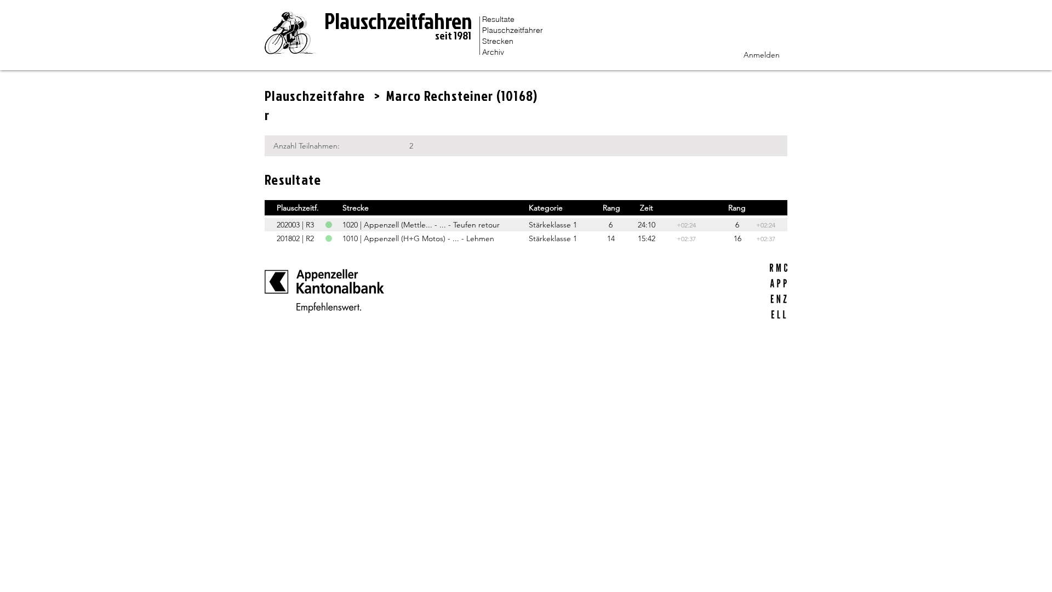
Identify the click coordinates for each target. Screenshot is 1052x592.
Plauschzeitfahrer (512, 30)
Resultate (498, 19)
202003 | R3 (295, 225)
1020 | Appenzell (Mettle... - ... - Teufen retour (421, 225)
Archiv (493, 52)
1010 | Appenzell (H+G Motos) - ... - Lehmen (418, 238)
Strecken (497, 41)
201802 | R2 (295, 238)
